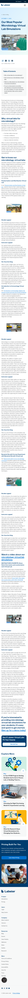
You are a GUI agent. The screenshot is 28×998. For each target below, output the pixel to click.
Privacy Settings (16, 993)
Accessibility (4, 967)
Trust (2, 973)
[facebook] (2, 988)
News (2, 945)
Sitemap (3, 975)
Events (3, 936)
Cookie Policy (5, 964)
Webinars (3, 942)
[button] (25, 5)
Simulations (4, 899)
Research (3, 951)
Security (3, 970)
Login (25, 1)
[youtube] (9, 988)
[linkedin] (6, 988)
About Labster (5, 920)
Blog (2, 933)
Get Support (18, 1)
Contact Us (4, 926)
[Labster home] (6, 5)
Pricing (3, 902)
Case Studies (4, 939)
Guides (3, 948)
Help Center (4, 912)
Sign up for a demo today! (13, 731)
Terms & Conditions (6, 958)
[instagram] (4, 988)
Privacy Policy (5, 961)
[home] (14, 891)
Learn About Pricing (14, 858)
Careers (3, 923)
